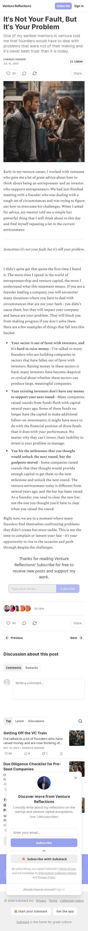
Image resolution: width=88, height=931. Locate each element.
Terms (53, 901)
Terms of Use (67, 869)
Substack (22, 922)
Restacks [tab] (31, 668)
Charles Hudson (14, 59)
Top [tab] (8, 721)
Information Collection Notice (57, 873)
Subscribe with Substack (47, 859)
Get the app (65, 911)
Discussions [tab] (36, 721)
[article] (44, 743)
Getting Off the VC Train (25, 733)
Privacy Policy (46, 877)
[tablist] (21, 667)
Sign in (79, 6)
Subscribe (63, 6)
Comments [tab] (13, 668)
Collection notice (72, 901)
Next (73, 638)
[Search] (80, 721)
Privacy (41, 901)
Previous (17, 638)
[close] (75, 777)
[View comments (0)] (24, 73)
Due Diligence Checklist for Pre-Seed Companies (32, 766)
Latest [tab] (19, 721)
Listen (78, 61)
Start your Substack (32, 911)
